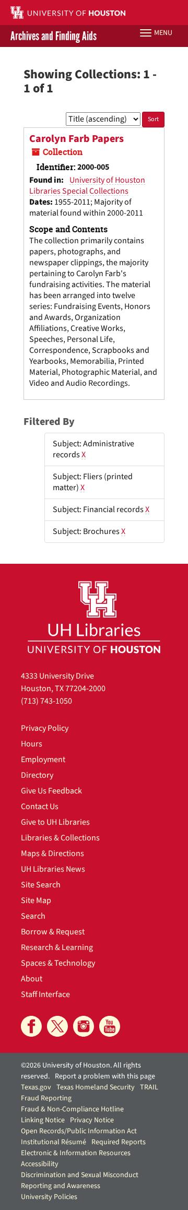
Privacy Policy (44, 728)
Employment (43, 759)
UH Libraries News (53, 869)
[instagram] (83, 1026)
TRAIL (149, 1087)
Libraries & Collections (60, 838)
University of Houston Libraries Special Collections (87, 185)
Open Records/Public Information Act (79, 1131)
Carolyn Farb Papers (76, 139)
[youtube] (109, 1026)
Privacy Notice (92, 1120)
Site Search (41, 885)
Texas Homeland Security (95, 1087)
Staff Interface (45, 994)
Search (33, 916)
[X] (57, 1026)
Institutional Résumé (53, 1142)
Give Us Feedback (51, 791)
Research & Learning (57, 947)
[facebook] (31, 1026)
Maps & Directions (52, 853)
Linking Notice (43, 1120)
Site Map (36, 900)
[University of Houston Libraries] (94, 617)
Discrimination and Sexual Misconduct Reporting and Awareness (79, 1180)
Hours (31, 744)
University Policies (49, 1197)
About (31, 978)
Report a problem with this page (105, 1076)
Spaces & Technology (58, 963)
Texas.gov (36, 1087)
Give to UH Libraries (55, 822)
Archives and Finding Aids (53, 36)
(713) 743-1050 (46, 701)
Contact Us (39, 806)
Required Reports (118, 1142)
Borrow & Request (53, 932)
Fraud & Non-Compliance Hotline (72, 1109)
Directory (37, 775)
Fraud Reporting (46, 1098)
